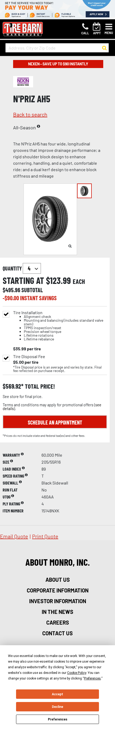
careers (57, 622)
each (79, 281)
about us (57, 579)
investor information (57, 601)
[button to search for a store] (104, 47)
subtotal (32, 290)
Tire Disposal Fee (29, 356)
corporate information (58, 590)
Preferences (57, 719)
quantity (13, 268)
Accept (57, 694)
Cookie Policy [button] (76, 673)
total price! (39, 386)
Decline (57, 707)
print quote (45, 536)
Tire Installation (58, 325)
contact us (57, 633)
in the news (57, 612)
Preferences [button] (92, 678)
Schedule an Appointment (55, 422)
